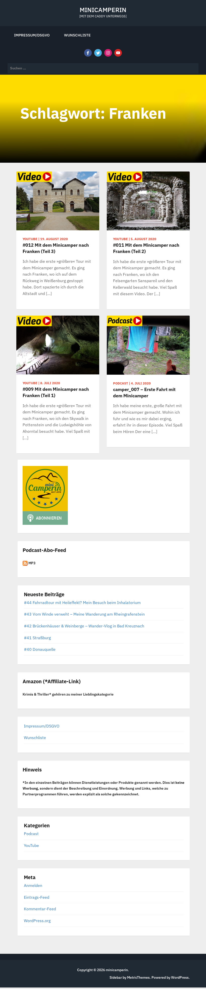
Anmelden (33, 885)
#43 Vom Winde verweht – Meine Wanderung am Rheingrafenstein (84, 614)
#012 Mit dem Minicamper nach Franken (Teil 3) (56, 248)
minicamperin (103, 10)
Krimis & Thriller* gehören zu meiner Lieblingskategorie (68, 694)
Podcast (31, 833)
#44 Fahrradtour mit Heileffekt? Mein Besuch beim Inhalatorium (82, 602)
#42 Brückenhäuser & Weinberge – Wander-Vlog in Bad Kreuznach (84, 625)
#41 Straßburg (37, 637)
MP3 (31, 563)
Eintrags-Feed (36, 897)
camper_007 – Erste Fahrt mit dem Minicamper (144, 392)
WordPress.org (37, 920)
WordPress (180, 977)
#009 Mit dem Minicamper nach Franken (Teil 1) (56, 392)
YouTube (31, 845)
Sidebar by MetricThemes (130, 977)
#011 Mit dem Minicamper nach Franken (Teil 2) (146, 248)
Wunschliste (77, 35)
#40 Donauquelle (40, 649)
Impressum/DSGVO (32, 35)
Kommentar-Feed (40, 908)
